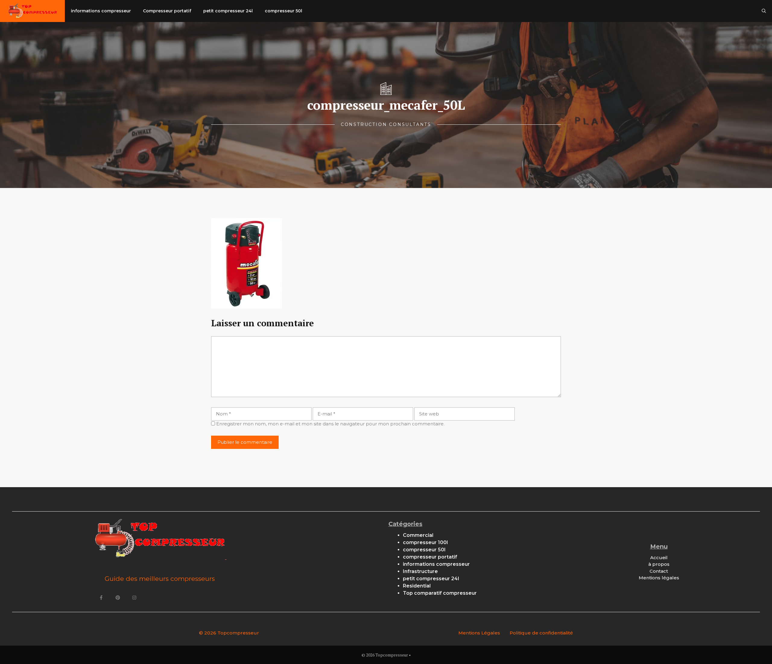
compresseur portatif (430, 557)
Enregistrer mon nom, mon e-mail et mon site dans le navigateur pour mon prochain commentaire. (330, 424)
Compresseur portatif (167, 11)
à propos (658, 564)
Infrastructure (420, 571)
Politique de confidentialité (541, 633)
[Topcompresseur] (32, 11)
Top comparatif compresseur (440, 593)
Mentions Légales (479, 633)
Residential (417, 586)
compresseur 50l (283, 11)
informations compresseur (101, 11)
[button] (764, 11)
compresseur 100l (425, 542)
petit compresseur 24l (228, 11)
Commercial (418, 535)
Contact (659, 571)
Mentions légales (659, 578)
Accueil (659, 557)
